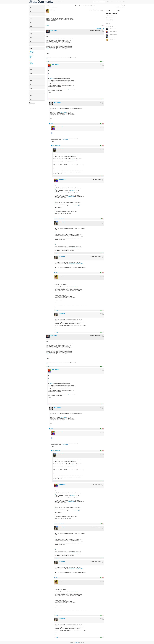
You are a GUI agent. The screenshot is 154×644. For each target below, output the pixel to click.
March (31, 62)
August (31, 56)
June (30, 58)
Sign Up (123, 1)
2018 (31, 37)
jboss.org (49, 48)
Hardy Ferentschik (55, 64)
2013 (31, 73)
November (32, 52)
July (30, 57)
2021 (31, 26)
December (32, 51)
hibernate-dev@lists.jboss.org (111, 13)
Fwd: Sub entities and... (120, 7)
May (30, 59)
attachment (54, 99)
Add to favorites (110, 20)
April (30, 61)
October (31, 53)
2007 (31, 95)
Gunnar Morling (53, 30)
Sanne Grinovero (57, 102)
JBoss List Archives (60, 2)
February (31, 63)
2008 (31, 92)
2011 (31, 80)
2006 (31, 99)
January (31, 64)
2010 (31, 84)
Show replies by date (100, 28)
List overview (32, 102)
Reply (47, 25)
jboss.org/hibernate (74, 286)
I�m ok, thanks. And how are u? (52, 7)
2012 (31, 77)
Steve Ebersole (60, 148)
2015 (31, 48)
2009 (31, 88)
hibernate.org (66, 89)
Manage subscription (111, 15)
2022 (31, 22)
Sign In (118, 1)
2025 (31, 11)
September (32, 55)
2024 (31, 15)
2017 (31, 41)
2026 (31, 7)
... (48, 73)
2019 (31, 34)
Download (31, 105)
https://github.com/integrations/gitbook (76, 263)
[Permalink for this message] (103, 31)
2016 (31, 45)
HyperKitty (77, 642)
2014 (31, 69)
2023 (31, 19)
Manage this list (111, 1)
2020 (31, 30)
